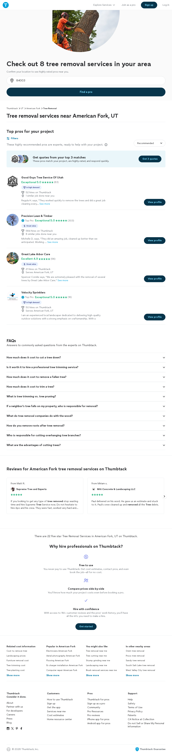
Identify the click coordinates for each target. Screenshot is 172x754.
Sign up (51, 703)
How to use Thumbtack (60, 699)
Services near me (56, 711)
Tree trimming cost (16, 665)
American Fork (33, 108)
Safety (131, 703)
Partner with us (15, 706)
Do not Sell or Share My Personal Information (146, 725)
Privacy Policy (135, 711)
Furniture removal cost (18, 660)
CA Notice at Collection (141, 719)
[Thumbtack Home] (5, 5)
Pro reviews (93, 715)
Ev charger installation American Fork (64, 665)
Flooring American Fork (57, 660)
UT (22, 108)
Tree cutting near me (96, 656)
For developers (15, 710)
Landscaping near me (96, 665)
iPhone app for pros (98, 719)
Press (9, 718)
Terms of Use (135, 707)
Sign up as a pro (96, 703)
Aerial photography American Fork (63, 656)
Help (130, 699)
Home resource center (59, 719)
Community (93, 707)
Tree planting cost (16, 670)
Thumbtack (12, 108)
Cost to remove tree (17, 651)
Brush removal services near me (101, 670)
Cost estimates (55, 715)
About (10, 702)
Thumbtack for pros (98, 699)
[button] (27, 220)
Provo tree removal (135, 656)
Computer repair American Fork (61, 670)
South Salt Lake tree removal (140, 665)
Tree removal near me (96, 651)
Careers (11, 714)
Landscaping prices (16, 656)
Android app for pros (98, 723)
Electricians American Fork (59, 651)
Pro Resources (95, 711)
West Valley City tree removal (140, 670)
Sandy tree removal (135, 660)
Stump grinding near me (98, 660)
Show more (13, 675)
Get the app (53, 707)
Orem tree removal (135, 651)
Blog (9, 722)
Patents (132, 715)
